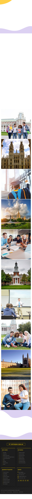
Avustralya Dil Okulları (22, 461)
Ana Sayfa (4, 452)
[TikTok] (25, 480)
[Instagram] (18, 480)
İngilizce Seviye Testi (6, 455)
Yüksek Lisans (5, 475)
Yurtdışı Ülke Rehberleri (6, 458)
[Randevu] (28, 480)
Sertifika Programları (6, 476)
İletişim (4, 464)
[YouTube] (21, 480)
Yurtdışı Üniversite (6, 472)
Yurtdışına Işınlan (16, 444)
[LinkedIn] (23, 480)
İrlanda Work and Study (6, 479)
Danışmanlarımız (5, 462)
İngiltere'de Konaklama (5, 93)
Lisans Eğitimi (5, 473)
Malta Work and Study (6, 482)
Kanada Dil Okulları (21, 458)
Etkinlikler (4, 461)
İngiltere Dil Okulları (22, 452)
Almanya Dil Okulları (22, 455)
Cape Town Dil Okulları (22, 462)
